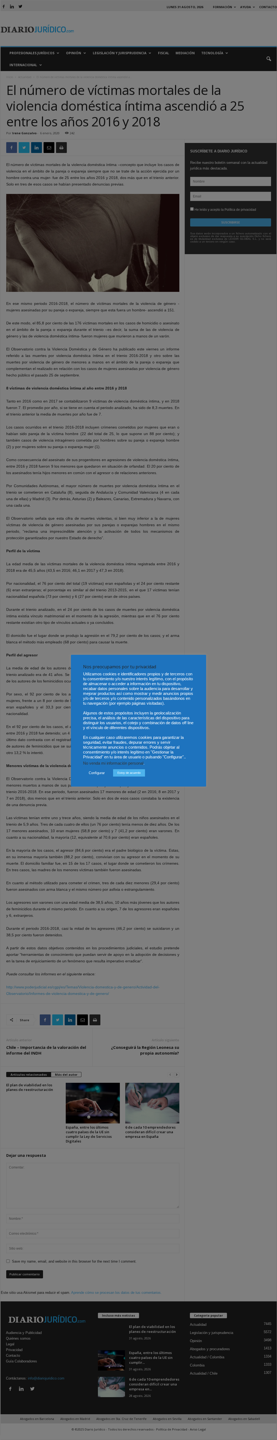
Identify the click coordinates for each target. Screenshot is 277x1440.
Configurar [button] (97, 773)
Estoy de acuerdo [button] (129, 772)
